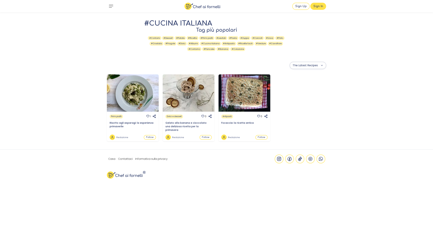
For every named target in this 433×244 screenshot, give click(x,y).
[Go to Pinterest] (310, 159)
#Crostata (156, 43)
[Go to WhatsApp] (321, 159)
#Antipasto (229, 43)
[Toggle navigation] (111, 6)
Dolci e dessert (174, 116)
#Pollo (280, 38)
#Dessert (168, 38)
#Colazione (238, 49)
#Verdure (261, 43)
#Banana (223, 49)
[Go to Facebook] (289, 159)
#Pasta (233, 38)
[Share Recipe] (153, 116)
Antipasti (227, 116)
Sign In (318, 6)
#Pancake (208, 49)
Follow (150, 137)
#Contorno (194, 49)
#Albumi (193, 43)
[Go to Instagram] (279, 159)
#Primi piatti (206, 38)
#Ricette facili (245, 43)
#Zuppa (244, 38)
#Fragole (170, 43)
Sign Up (301, 6)
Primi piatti (116, 116)
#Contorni (154, 38)
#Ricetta (192, 38)
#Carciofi (257, 38)
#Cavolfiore (275, 43)
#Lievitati (221, 38)
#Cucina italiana (210, 43)
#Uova (269, 38)
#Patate (180, 38)
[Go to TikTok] (300, 159)
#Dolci (181, 43)
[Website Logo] (202, 6)
